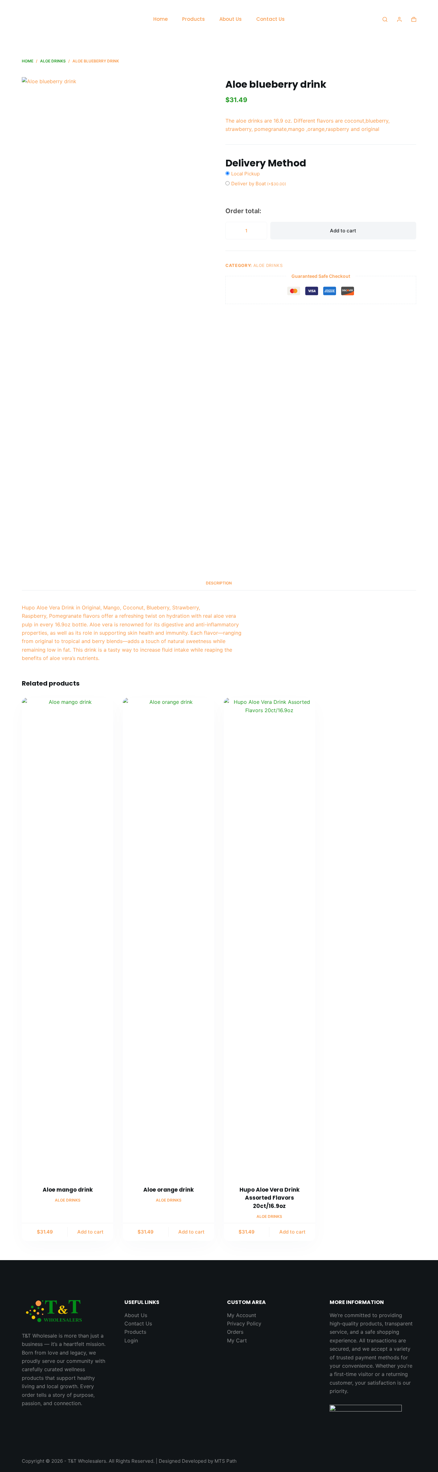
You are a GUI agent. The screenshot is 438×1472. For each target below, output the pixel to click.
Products (193, 19)
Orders (235, 1332)
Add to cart (343, 231)
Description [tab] (219, 583)
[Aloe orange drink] (168, 938)
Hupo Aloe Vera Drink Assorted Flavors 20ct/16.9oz (269, 1198)
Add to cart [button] (90, 1232)
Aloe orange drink (168, 1190)
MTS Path (226, 1461)
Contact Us (270, 19)
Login (131, 1340)
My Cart (237, 1340)
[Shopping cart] (413, 19)
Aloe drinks (268, 265)
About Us (230, 19)
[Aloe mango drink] (67, 938)
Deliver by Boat (258, 184)
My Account (241, 1315)
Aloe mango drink (68, 1190)
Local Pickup (245, 174)
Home (160, 19)
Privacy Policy (244, 1323)
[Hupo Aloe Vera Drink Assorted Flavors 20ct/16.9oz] (269, 938)
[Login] (399, 19)
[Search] (385, 19)
